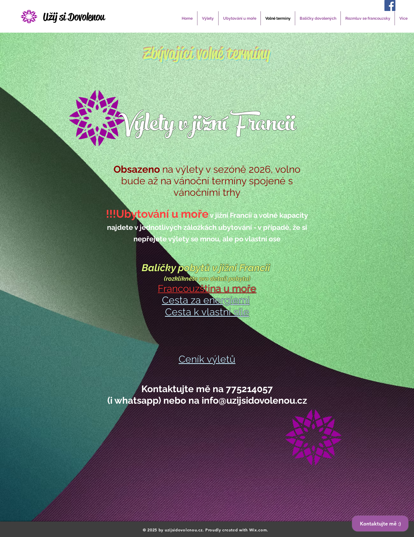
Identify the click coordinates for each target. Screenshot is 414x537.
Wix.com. (258, 529)
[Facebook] (389, 5)
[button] (207, 18)
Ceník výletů (207, 359)
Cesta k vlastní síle (207, 312)
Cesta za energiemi (206, 300)
